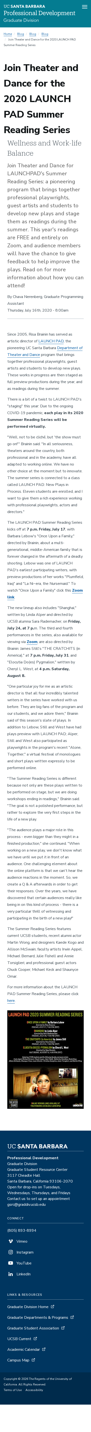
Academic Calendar (23, 1349)
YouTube (24, 1263)
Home (8, 34)
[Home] (39, 20)
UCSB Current (19, 1339)
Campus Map (18, 1360)
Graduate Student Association (33, 1328)
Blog (20, 34)
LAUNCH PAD (51, 341)
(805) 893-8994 (21, 1230)
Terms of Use (13, 1390)
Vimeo (21, 1241)
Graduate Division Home (28, 1307)
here (11, 1000)
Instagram (24, 1252)
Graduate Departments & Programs (37, 1317)
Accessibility (34, 1390)
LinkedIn (23, 1274)
